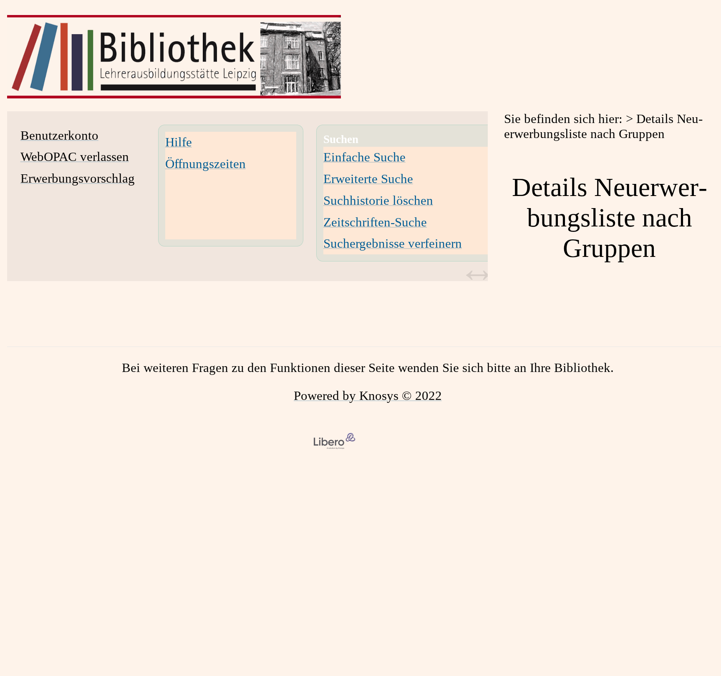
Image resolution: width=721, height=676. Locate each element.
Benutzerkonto (59, 135)
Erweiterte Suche (368, 178)
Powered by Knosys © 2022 (368, 395)
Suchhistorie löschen (378, 200)
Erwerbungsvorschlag (77, 178)
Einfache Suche (364, 157)
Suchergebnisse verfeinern (392, 243)
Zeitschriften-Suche (375, 222)
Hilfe (178, 142)
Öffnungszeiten (205, 163)
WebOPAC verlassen (74, 156)
